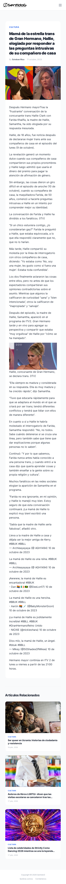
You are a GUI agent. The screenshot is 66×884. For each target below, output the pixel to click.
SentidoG (41, 875)
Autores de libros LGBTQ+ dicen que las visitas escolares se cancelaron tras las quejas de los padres (29, 797)
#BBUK (13, 543)
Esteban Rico (18, 59)
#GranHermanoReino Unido (25, 625)
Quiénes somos (26, 879)
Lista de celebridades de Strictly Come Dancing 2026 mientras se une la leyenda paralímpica (30, 851)
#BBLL (22, 543)
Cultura (14, 27)
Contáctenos (40, 879)
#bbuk (13, 645)
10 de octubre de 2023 (23, 610)
